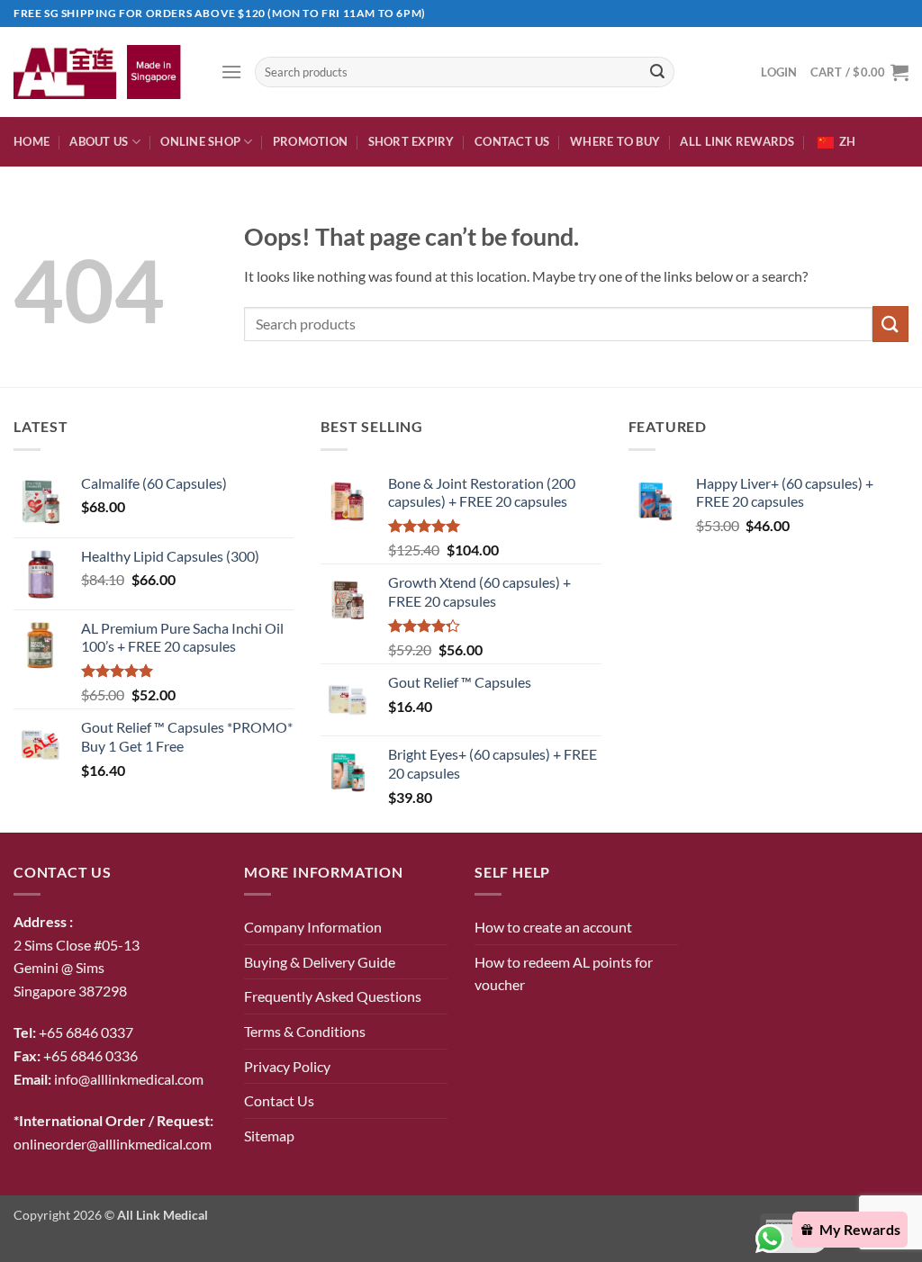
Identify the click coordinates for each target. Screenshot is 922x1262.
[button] (231, 72)
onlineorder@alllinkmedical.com (113, 1143)
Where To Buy (615, 141)
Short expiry (411, 141)
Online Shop (200, 141)
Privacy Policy (287, 1066)
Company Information (313, 926)
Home (32, 141)
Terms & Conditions (305, 1031)
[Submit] (657, 72)
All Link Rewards (737, 141)
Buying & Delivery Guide (319, 961)
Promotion (310, 141)
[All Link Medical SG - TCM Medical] (104, 71)
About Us (98, 141)
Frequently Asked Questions (332, 996)
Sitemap (269, 1135)
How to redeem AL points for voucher (564, 973)
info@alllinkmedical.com (128, 1078)
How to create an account (553, 926)
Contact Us (512, 141)
